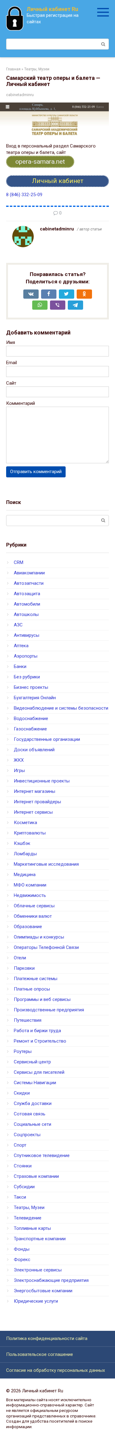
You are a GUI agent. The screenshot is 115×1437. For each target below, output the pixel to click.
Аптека (21, 645)
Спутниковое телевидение (42, 1155)
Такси (20, 1197)
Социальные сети (32, 1124)
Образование (28, 926)
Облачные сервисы (34, 906)
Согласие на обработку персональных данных (55, 1370)
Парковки (24, 968)
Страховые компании (36, 1176)
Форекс (22, 1259)
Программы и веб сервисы (42, 999)
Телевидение (27, 1218)
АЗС (18, 625)
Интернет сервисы (33, 812)
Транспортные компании (40, 1238)
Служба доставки (33, 1103)
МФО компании (30, 885)
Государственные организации (47, 739)
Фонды (21, 1249)
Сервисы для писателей (39, 1072)
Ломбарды (25, 854)
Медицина (25, 874)
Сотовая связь (29, 1114)
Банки (20, 666)
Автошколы (26, 614)
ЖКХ (19, 760)
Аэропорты (25, 656)
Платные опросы (32, 989)
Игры (19, 770)
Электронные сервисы (38, 1270)
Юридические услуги (36, 1301)
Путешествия (27, 1020)
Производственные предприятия (49, 1010)
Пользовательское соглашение (39, 1354)
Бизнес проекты (31, 687)
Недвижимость (30, 895)
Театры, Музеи (29, 1207)
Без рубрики (27, 677)
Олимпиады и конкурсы (39, 937)
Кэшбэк (22, 843)
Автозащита (27, 593)
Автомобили (27, 604)
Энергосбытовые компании (43, 1290)
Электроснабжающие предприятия (51, 1280)
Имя (10, 342)
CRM (18, 562)
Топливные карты (32, 1228)
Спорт (20, 1145)
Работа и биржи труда (37, 1030)
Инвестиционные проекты (42, 781)
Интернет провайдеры (37, 801)
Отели (20, 958)
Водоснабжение (31, 718)
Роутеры (23, 1051)
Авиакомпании (29, 573)
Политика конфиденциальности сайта (46, 1338)
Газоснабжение (30, 729)
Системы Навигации (35, 1082)
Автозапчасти (29, 583)
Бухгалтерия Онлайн (35, 697)
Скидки (22, 1093)
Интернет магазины (34, 791)
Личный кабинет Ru (52, 9)
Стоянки (23, 1166)
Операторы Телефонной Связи (46, 947)
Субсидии (24, 1186)
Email (11, 362)
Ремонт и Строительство (40, 1041)
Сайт (11, 383)
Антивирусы (26, 635)
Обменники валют (33, 916)
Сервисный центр (32, 1062)
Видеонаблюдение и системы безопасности (61, 708)
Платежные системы (35, 978)
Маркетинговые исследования (46, 864)
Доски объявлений (34, 749)
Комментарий (20, 403)
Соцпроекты (27, 1134)
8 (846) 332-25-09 (24, 194)
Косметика (25, 822)
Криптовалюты (30, 833)
